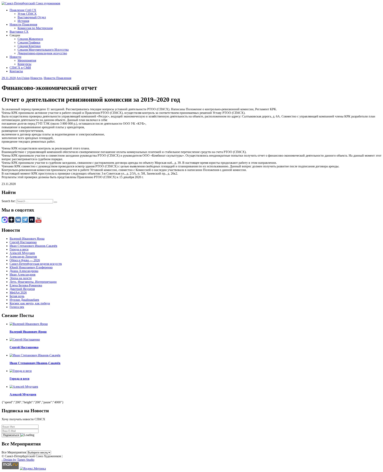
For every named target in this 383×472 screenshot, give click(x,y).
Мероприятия (27, 60)
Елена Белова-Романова (26, 285)
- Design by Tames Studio (18, 459)
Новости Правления (23, 24)
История (23, 21)
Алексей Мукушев (22, 253)
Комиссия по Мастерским (35, 28)
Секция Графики (29, 42)
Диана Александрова (24, 271)
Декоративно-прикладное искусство (42, 53)
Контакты (16, 71)
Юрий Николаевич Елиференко (31, 267)
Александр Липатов (23, 256)
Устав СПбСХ (27, 13)
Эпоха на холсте (21, 278)
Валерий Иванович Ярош (27, 238)
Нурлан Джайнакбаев (24, 299)
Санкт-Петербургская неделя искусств (36, 263)
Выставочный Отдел (32, 17)
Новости (15, 57)
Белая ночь (17, 296)
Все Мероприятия (14, 452)
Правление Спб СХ (23, 10)
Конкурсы (24, 64)
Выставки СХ (19, 31)
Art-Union (23, 78)
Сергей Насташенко (23, 242)
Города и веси (19, 249)
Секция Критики (29, 46)
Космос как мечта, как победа (30, 303)
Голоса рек (17, 307)
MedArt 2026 (18, 292)
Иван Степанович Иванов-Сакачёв (33, 245)
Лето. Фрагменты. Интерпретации (33, 281)
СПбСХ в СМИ (20, 67)
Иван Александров (23, 274)
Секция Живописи (30, 39)
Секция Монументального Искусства (43, 49)
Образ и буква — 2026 (25, 260)
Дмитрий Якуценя (22, 289)
